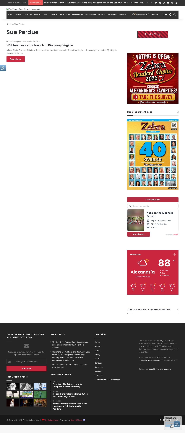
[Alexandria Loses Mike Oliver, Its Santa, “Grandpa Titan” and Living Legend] (13, 386)
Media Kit (99, 371)
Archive (122, 15)
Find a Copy (153, 34)
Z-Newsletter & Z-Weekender (107, 380)
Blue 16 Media (77, 420)
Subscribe (76, 15)
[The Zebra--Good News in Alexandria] (23, 9)
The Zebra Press (51, 420)
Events (27, 15)
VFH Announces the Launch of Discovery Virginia (40, 45)
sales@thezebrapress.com (150, 360)
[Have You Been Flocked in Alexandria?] (13, 394)
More (100, 15)
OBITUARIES (112, 15)
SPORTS (37, 15)
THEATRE (54, 15)
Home (10, 15)
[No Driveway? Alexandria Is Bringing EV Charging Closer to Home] (40, 402)
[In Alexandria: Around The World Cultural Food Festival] (26, 394)
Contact (64, 15)
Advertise (89, 15)
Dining (45, 15)
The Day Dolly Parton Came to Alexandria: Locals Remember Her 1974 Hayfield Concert (70, 345)
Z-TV (17, 15)
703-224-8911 (162, 357)
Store (97, 359)
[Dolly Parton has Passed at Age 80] (13, 402)
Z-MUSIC (99, 375)
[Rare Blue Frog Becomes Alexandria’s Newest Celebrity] (40, 394)
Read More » (15, 59)
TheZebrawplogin (15, 41)
